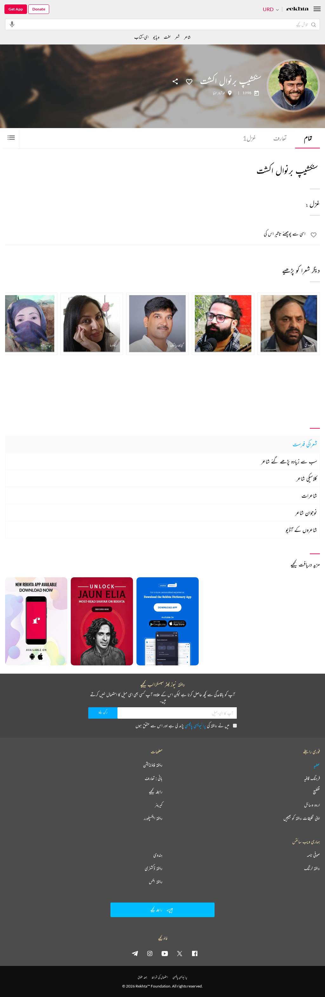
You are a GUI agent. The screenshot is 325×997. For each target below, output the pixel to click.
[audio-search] (12, 24)
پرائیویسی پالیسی (195, 725)
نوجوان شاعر (306, 512)
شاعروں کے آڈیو (301, 530)
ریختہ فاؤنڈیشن (152, 764)
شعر (177, 37)
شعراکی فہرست (305, 444)
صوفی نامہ (313, 855)
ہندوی (157, 855)
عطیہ (317, 764)
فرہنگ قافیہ (312, 778)
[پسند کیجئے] (189, 81)
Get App (16, 9)
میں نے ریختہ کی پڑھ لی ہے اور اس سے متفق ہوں (182, 725)
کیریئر (158, 804)
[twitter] (180, 953)
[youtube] (165, 953)
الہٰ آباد (221, 93)
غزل (249, 138)
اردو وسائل (312, 804)
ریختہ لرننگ (312, 868)
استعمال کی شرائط (160, 977)
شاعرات (309, 495)
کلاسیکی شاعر (306, 478)
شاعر (187, 37)
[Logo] (297, 9)
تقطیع (316, 791)
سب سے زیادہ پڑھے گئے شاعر (289, 461)
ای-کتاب (141, 37)
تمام (308, 138)
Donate (38, 9)
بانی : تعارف (153, 778)
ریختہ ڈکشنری (153, 868)
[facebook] (194, 953)
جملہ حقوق (142, 977)
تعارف (280, 138)
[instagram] (150, 953)
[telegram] (135, 953)
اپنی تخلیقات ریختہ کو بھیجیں (301, 818)
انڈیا (215, 93)
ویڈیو (156, 37)
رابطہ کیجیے (155, 791)
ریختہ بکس (155, 881)
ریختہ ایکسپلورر (153, 818)
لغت (167, 37)
